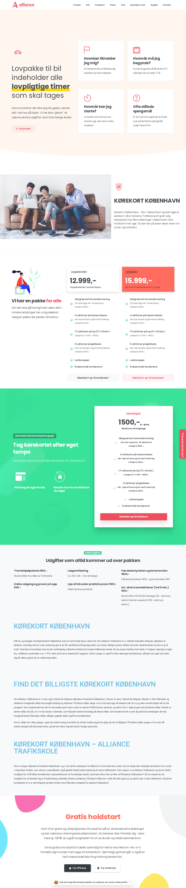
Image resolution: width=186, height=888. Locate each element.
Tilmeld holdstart (182, 445)
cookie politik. (121, 882)
